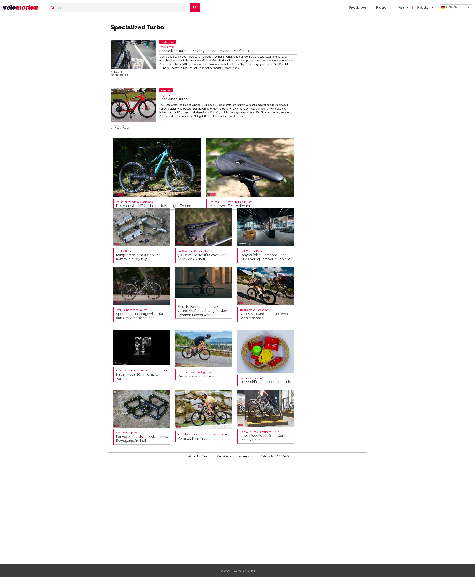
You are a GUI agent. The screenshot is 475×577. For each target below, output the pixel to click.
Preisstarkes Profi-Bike (196, 374)
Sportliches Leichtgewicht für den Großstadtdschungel (139, 314)
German (451, 7)
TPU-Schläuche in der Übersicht (265, 380)
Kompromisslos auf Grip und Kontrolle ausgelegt (138, 255)
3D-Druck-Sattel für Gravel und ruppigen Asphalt (202, 255)
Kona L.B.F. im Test (203, 436)
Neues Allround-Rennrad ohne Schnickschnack (264, 314)
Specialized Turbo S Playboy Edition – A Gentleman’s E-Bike (206, 49)
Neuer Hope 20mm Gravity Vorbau (142, 375)
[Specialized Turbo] (133, 106)
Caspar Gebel (122, 128)
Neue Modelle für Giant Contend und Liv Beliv (265, 436)
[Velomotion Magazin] (22, 7)
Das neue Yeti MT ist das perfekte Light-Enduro (153, 204)
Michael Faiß (121, 74)
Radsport (382, 7)
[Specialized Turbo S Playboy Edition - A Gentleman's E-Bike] (133, 55)
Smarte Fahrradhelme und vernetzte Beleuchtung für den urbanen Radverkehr (202, 309)
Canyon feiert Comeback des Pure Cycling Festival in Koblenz (265, 255)
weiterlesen (232, 68)
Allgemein (166, 90)
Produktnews (357, 7)
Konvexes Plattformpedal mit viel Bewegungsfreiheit (142, 437)
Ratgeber (423, 7)
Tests (401, 7)
